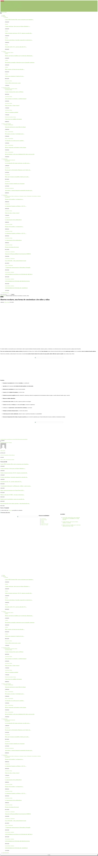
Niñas (16, 439)
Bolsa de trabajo (44, 519)
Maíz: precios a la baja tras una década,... (7, 9)
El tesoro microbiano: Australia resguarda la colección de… (19, 40)
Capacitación (5, 195)
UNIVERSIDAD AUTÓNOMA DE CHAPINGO (16, 288)
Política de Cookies (44, 524)
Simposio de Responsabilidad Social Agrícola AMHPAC (18, 253)
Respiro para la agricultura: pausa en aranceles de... (12, 499)
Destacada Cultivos (8, 80)
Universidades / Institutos (9, 272)
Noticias (4, 16)
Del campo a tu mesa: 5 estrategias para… (14, 133)
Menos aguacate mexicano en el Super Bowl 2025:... (9, 11)
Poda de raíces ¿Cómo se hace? (12, 105)
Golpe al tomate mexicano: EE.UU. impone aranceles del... (14, 472)
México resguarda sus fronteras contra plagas (15, 147)
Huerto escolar (6, 439)
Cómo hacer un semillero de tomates (13, 119)
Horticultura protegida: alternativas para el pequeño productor (11, 7)
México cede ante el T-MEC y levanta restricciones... (12, 494)
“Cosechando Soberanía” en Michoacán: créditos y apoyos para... (12, 10)
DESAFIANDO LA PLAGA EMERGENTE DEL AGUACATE (19, 154)
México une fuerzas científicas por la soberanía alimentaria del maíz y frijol (71, 525)
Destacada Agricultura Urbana (10, 116)
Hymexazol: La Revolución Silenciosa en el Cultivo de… (18, 170)
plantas (21, 439)
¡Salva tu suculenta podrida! (11, 112)
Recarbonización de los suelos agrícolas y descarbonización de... (15, 503)
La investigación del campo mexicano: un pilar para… (17, 163)
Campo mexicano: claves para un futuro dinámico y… (17, 26)
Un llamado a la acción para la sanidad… (14, 140)
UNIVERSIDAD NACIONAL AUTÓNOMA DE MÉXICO (18, 274)
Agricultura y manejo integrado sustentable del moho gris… (19, 190)
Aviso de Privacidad (44, 523)
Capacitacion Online (8, 224)
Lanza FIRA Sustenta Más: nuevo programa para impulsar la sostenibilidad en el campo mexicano (71, 518)
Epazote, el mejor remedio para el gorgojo (14, 183)
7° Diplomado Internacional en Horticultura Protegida (17, 267)
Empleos (42, 521)
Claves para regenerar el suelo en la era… (14, 76)
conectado (10, 510)
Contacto (42, 522)
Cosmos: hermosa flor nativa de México (14, 91)
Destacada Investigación (9, 188)
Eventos (42, 520)
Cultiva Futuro (7, 302)
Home (4, 15)
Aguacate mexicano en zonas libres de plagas (15, 127)
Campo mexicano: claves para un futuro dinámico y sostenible (70, 522)
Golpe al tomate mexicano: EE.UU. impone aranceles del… (18, 33)
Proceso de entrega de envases (12, 247)
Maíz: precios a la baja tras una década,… (15, 69)
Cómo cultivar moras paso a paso (13, 83)
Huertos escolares (12, 439)
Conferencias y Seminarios (10, 251)
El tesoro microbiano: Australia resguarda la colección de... (10, 6)
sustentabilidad (24, 439)
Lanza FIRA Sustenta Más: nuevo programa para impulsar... (11, 1)
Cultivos (4, 51)
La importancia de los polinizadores (13, 219)
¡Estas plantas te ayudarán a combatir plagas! (15, 98)
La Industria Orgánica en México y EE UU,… (15, 206)
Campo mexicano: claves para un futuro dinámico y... (10, 2)
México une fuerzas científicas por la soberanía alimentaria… (19, 55)
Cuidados (2, 439)
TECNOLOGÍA (6, 292)
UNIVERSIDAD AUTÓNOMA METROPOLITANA (17, 281)
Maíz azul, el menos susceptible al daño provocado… (17, 176)
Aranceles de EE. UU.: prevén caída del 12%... (8, 8)
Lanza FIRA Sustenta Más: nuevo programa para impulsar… (19, 19)
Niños (18, 439)
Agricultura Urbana (6, 87)
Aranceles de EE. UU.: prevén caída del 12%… (16, 46)
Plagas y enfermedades (7, 123)
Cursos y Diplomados (9, 265)
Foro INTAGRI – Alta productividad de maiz (15, 260)
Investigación (5, 158)
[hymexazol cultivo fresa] (5, 512)
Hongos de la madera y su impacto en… (14, 199)
